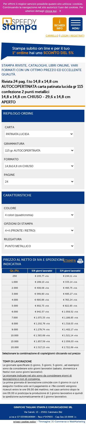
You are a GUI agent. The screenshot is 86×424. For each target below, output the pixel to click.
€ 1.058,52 (70, 311)
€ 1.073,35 (42, 317)
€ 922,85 (70, 305)
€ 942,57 (42, 311)
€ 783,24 (70, 300)
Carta (9, 127)
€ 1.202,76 (42, 323)
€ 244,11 (70, 276)
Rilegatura (13, 239)
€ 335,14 (70, 282)
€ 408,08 (42, 288)
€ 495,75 (70, 288)
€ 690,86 (42, 300)
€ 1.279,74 (42, 329)
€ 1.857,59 (42, 341)
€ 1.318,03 (70, 323)
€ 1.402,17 (70, 329)
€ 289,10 (42, 282)
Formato (11, 159)
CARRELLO (52, 35)
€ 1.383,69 (42, 335)
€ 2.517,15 (42, 347)
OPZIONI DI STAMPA (18, 223)
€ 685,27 (70, 294)
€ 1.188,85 (70, 317)
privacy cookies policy (24, 421)
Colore (10, 208)
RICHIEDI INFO (59, 27)
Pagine (9, 174)
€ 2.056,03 (70, 341)
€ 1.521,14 (70, 335)
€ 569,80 (42, 294)
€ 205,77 (42, 276)
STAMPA (69, 260)
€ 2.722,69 (70, 347)
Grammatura (14, 143)
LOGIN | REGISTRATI (72, 35)
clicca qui (51, 11)
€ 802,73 (42, 305)
